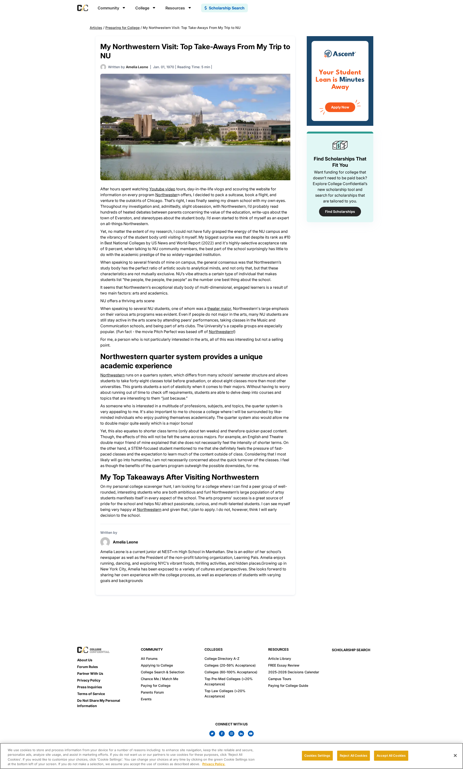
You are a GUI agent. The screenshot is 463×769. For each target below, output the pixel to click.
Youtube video (162, 189)
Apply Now (340, 107)
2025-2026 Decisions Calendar (293, 672)
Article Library (279, 658)
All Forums (149, 658)
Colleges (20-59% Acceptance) (230, 665)
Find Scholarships (340, 211)
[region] (231, 756)
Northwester (166, 194)
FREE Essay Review (284, 665)
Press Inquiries (89, 687)
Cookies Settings (317, 755)
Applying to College (157, 665)
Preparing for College (122, 28)
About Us (84, 660)
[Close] (455, 755)
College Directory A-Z (221, 658)
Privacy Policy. (213, 764)
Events (146, 699)
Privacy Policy (88, 680)
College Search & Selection (162, 672)
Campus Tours (279, 679)
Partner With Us (90, 673)
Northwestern (221, 331)
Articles (96, 28)
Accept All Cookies (391, 755)
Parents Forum (152, 692)
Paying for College (155, 685)
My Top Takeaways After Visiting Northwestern (179, 477)
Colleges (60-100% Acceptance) (230, 672)
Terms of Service (91, 694)
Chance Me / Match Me (159, 679)
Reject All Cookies (353, 755)
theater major (219, 308)
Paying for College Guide (288, 685)
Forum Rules (87, 667)
